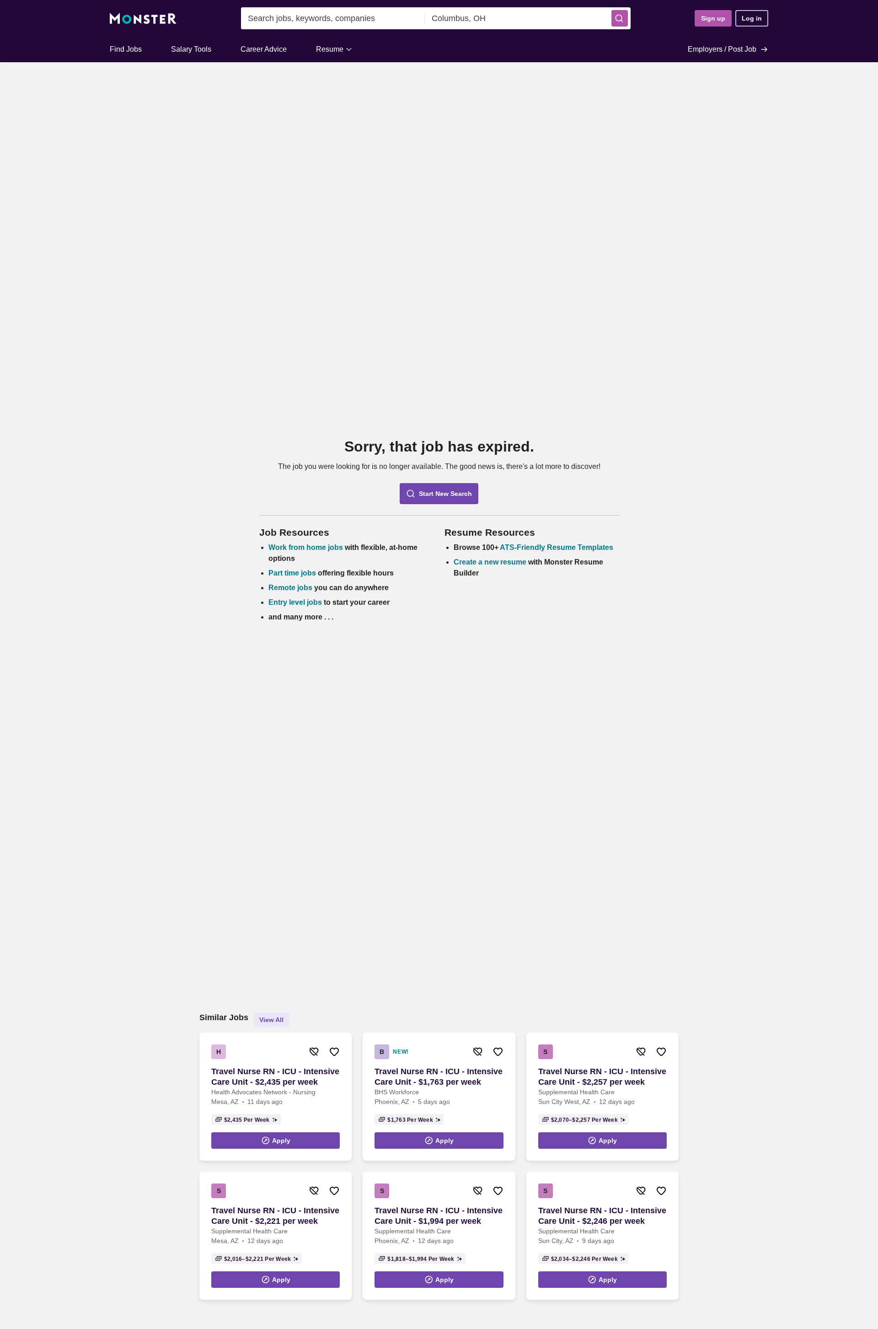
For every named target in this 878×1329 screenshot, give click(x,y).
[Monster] (143, 18)
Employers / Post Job (722, 49)
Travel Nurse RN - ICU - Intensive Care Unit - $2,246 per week (602, 1216)
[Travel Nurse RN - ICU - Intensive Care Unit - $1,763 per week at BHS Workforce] (439, 1096)
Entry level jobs (295, 602)
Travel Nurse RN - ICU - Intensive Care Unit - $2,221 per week (275, 1216)
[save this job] (334, 1051)
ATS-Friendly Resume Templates (556, 547)
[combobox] (333, 18)
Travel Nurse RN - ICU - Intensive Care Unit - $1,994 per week (439, 1216)
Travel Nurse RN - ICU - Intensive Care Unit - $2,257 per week (602, 1077)
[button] (619, 18)
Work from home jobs (305, 547)
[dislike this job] (314, 1051)
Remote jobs (290, 588)
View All (271, 1019)
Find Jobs (126, 49)
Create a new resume (491, 562)
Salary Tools (191, 49)
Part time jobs (292, 573)
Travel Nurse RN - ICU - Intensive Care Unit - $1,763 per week (439, 1077)
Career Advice (264, 49)
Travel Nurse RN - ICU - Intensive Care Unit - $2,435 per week (275, 1077)
